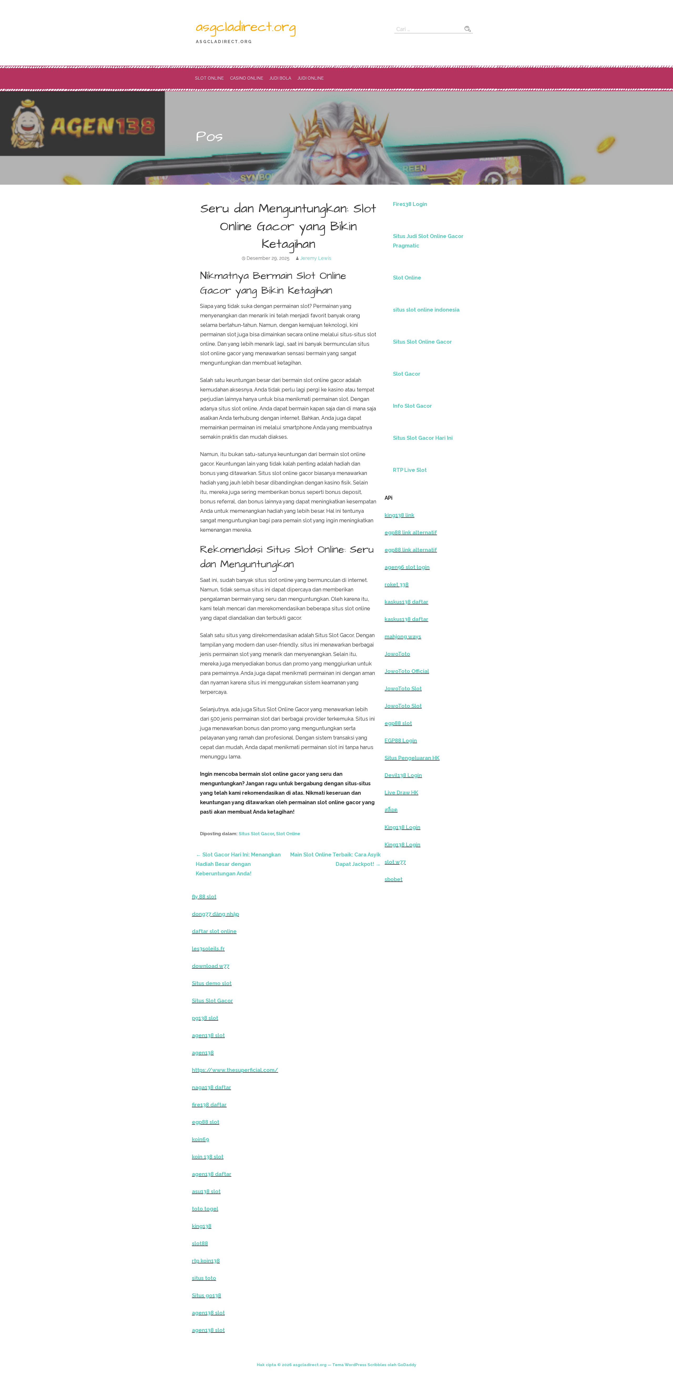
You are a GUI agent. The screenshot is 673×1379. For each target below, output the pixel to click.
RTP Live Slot (410, 470)
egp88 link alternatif (411, 532)
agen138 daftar (211, 1174)
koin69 (200, 1139)
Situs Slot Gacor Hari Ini (423, 438)
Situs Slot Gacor (256, 833)
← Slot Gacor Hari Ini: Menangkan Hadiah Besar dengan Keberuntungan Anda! (238, 864)
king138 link (399, 515)
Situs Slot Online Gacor (422, 342)
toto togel (205, 1209)
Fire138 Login (410, 204)
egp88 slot (398, 723)
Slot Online (209, 78)
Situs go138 (206, 1295)
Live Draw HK (401, 792)
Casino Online (246, 78)
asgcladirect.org (246, 27)
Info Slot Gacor (412, 406)
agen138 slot (208, 1035)
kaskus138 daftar (406, 602)
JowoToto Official (407, 671)
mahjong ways (403, 636)
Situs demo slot (212, 983)
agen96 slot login (407, 567)
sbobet (393, 879)
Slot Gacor (406, 374)
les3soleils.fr (208, 949)
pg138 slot (205, 1018)
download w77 (210, 966)
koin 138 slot (207, 1157)
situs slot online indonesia (426, 310)
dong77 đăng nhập (215, 914)
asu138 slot (206, 1191)
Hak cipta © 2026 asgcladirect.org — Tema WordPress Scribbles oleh (327, 1364)
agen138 (203, 1053)
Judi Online (311, 78)
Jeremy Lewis (315, 258)
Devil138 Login (403, 775)
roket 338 (397, 584)
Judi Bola (280, 78)
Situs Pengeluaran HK (412, 758)
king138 (201, 1226)
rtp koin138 (206, 1261)
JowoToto (397, 654)
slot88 (200, 1243)
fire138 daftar (209, 1105)
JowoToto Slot (403, 688)
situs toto (204, 1278)
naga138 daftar (211, 1087)
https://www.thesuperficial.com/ (235, 1070)
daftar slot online (214, 931)
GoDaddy (406, 1364)
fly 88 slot (204, 896)
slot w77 (395, 862)
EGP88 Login (401, 740)
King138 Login (402, 827)
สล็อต (391, 810)
